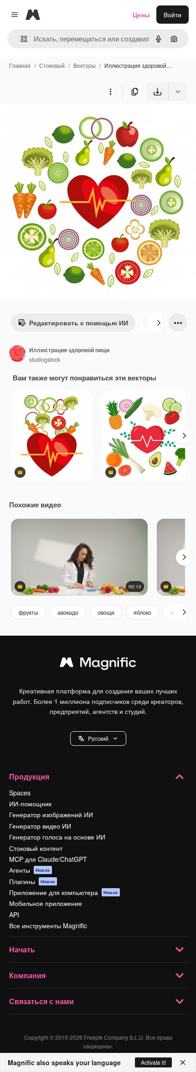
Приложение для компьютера (63, 892)
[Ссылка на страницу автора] (17, 354)
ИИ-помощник (30, 803)
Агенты (29, 870)
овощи (106, 612)
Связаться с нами (41, 1001)
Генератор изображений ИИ (51, 814)
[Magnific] (98, 664)
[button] (98, 738)
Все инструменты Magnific (48, 925)
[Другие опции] (110, 91)
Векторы (84, 65)
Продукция (29, 776)
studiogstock (44, 359)
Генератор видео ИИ (40, 825)
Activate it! (153, 1062)
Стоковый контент (35, 848)
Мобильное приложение (45, 903)
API (14, 914)
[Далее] (158, 323)
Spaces (20, 792)
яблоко (142, 612)
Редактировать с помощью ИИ (78, 322)
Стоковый (52, 65)
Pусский (98, 738)
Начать (22, 949)
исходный (61, 121)
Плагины (32, 881)
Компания (27, 975)
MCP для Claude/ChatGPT (48, 859)
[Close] (182, 1062)
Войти (172, 14)
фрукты (28, 612)
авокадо (67, 612)
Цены (141, 14)
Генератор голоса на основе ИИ (57, 836)
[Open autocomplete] (20, 38)
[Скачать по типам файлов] (178, 91)
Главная (20, 65)
